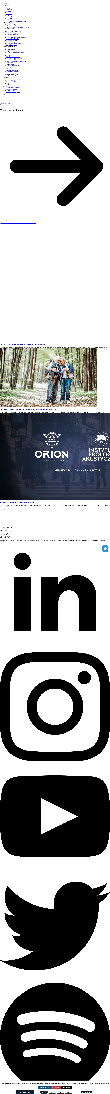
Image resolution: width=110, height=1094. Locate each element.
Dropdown (6, 77)
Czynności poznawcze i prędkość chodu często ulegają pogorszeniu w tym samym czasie (28, 409)
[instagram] (55, 761)
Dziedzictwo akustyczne (9, 46)
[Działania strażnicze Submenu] (15, 33)
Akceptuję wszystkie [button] (45, 1087)
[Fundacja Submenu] (9, 5)
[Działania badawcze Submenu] (14, 42)
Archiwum (6, 68)
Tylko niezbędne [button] (56, 1087)
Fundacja (6, 5)
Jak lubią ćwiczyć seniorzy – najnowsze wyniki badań (17, 502)
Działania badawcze (8, 42)
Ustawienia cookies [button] (66, 1087)
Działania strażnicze (8, 33)
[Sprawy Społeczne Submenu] (14, 51)
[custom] (55, 980)
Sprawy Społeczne (8, 51)
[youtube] (55, 870)
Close (5, 3)
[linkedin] (55, 651)
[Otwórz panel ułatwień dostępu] (105, 548)
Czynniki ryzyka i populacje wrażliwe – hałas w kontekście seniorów (22, 344)
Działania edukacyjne (9, 22)
